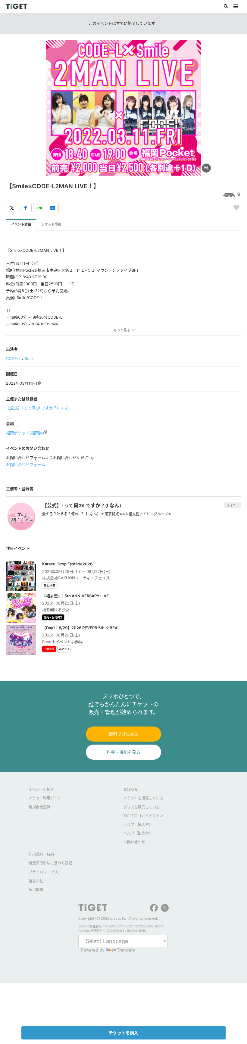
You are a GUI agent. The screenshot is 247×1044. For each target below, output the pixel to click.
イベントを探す (41, 789)
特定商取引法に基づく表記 (50, 863)
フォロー (233, 505)
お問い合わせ (134, 842)
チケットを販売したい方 (143, 798)
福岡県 (229, 194)
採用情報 (36, 889)
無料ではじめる (123, 733)
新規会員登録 (39, 807)
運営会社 (36, 881)
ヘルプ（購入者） (138, 824)
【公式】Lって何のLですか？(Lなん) (38, 407)
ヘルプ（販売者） (138, 833)
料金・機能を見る (123, 752)
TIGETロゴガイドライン (143, 816)
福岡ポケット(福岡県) (25, 432)
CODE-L (13, 358)
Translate (126, 949)
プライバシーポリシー (47, 872)
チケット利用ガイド (45, 798)
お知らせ (131, 789)
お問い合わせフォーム (25, 464)
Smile (30, 358)
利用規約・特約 (41, 854)
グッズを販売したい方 (142, 807)
